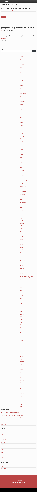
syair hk (21, 279)
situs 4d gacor (22, 303)
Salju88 (21, 131)
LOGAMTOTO (22, 221)
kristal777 (21, 242)
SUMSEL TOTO (22, 123)
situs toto (21, 83)
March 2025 (3, 452)
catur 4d (21, 353)
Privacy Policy (18, 482)
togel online (21, 220)
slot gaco (21, 80)
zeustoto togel (22, 338)
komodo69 (21, 199)
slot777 (21, 390)
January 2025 (3, 455)
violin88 (21, 388)
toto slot (21, 151)
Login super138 (22, 136)
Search (2, 49)
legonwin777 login (22, 189)
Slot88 (21, 385)
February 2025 (3, 454)
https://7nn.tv (22, 212)
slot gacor (21, 133)
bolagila (21, 229)
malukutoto (21, 263)
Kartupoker (21, 225)
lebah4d (21, 284)
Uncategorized (4, 19)
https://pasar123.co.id (23, 250)
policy (10, 20)
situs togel (21, 120)
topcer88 (21, 72)
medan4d (21, 106)
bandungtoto (22, 152)
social (12, 20)
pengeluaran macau (23, 135)
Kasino (2, 466)
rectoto (21, 383)
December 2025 (3, 439)
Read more (3, 17)
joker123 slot (22, 314)
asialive (21, 228)
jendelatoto (21, 56)
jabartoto (21, 85)
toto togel (21, 90)
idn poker (21, 176)
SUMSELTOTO (22, 125)
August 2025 (3, 444)
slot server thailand (22, 399)
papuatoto (21, 117)
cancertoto (21, 236)
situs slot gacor (22, 205)
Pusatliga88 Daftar (22, 380)
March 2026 (3, 436)
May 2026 (2, 434)
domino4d (21, 226)
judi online (21, 61)
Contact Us (14, 482)
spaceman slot (22, 184)
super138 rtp (22, 170)
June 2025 (2, 447)
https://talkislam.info (23, 262)
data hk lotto (22, 114)
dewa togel (21, 337)
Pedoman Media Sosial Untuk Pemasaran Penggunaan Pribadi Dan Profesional (17, 27)
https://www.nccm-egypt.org (24, 233)
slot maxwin (21, 295)
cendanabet (21, 149)
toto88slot (21, 247)
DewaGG (21, 207)
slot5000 (21, 359)
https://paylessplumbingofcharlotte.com (25, 180)
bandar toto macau (22, 260)
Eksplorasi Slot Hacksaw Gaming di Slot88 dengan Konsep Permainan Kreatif (12, 415)
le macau (21, 335)
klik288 (21, 168)
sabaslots (21, 282)
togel (20, 382)
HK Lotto (21, 252)
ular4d (21, 306)
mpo (20, 362)
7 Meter (21, 329)
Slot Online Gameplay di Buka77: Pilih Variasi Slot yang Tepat (10, 412)
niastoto (21, 112)
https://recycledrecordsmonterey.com (25, 398)
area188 (21, 138)
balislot (21, 270)
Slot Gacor (21, 159)
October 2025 (3, 442)
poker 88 (21, 324)
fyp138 (21, 67)
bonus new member (23, 62)
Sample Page (23, 482)
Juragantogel (22, 403)
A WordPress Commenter (5, 424)
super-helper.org (22, 183)
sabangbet (21, 188)
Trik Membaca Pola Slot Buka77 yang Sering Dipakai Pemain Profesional (12, 413)
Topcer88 (21, 157)
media (8, 20)
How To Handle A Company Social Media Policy (15, 8)
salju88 (21, 77)
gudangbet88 (22, 172)
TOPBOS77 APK (22, 54)
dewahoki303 (22, 268)
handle (6, 20)
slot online (21, 178)
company (3, 20)
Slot (20, 197)
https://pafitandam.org (23, 202)
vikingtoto (21, 217)
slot (20, 130)
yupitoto (21, 215)
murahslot (21, 356)
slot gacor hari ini (22, 194)
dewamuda (21, 69)
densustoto (21, 241)
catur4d (21, 364)
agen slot (21, 354)
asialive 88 (21, 333)
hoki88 (21, 218)
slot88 (21, 146)
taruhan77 (21, 290)
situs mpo (21, 273)
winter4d (21, 266)
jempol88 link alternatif (23, 191)
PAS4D (21, 311)
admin (14, 10)
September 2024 (3, 459)
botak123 (21, 244)
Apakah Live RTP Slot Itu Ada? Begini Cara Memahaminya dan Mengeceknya (12, 418)
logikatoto (21, 234)
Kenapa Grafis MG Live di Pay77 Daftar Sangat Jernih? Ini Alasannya (11, 417)
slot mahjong (22, 64)
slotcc (21, 348)
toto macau (21, 88)
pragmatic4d (22, 173)
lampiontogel (22, 154)
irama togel (21, 249)
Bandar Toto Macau (23, 93)
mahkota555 (22, 343)
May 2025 (2, 449)
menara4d (21, 308)
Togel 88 (21, 330)
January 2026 (3, 437)
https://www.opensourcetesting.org (25, 391)
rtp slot (21, 144)
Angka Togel (22, 143)
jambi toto (21, 351)
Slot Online (21, 401)
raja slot (21, 316)
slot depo (21, 75)
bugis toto (21, 257)
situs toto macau (22, 101)
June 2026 (2, 432)
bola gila (21, 332)
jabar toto (21, 91)
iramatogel (21, 265)
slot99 (21, 167)
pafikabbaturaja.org (23, 186)
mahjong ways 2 (22, 300)
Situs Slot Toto (22, 280)
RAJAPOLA (21, 377)
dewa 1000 (21, 59)
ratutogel (21, 53)
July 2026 (2, 431)
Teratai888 (21, 375)
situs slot (21, 287)
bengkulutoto (22, 210)
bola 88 (21, 322)
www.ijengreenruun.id (23, 255)
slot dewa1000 (22, 70)
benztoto (21, 231)
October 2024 (3, 457)
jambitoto (21, 86)
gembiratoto (22, 96)
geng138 (21, 366)
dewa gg (21, 327)
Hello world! (11, 424)
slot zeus (21, 181)
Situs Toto (21, 346)
